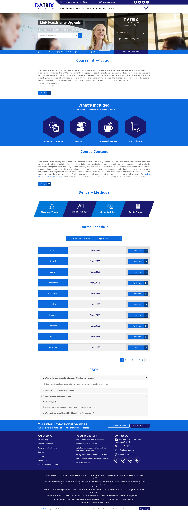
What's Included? (67, 52)
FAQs (94, 52)
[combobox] (58, 35)
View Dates (137, 251)
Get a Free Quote (108, 2)
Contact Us (113, 9)
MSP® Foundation (83, 463)
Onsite (88, 9)
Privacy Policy (43, 440)
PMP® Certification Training (86, 444)
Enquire (105, 52)
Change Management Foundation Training (92, 454)
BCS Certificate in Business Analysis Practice (92, 459)
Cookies (41, 452)
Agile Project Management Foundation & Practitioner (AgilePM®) (91, 449)
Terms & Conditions (45, 444)
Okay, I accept (144, 509)
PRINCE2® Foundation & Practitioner (90, 440)
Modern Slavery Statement (48, 464)
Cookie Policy (41, 509)
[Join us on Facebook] (117, 460)
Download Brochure (119, 425)
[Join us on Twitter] (124, 460)
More (43, 93)
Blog (105, 9)
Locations (97, 9)
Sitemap (41, 456)
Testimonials (43, 460)
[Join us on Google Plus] (137, 460)
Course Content (83, 52)
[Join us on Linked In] (130, 460)
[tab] (94, 377)
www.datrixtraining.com (127, 454)
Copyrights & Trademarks (47, 448)
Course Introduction (46, 52)
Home (62, 9)
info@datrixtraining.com (72, 2)
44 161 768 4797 (91, 2)
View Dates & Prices (130, 52)
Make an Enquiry (141, 425)
